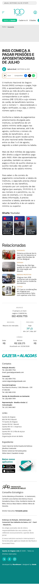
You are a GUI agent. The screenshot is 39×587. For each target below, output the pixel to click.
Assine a (9, 20)
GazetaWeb (6, 429)
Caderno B (23, 20)
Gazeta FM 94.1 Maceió (10, 424)
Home (4, 27)
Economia (11, 27)
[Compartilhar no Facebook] (25, 75)
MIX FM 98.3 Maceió (9, 419)
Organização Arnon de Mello (12, 436)
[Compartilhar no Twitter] (29, 75)
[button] (35, 12)
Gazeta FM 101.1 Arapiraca (12, 427)
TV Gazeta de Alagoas (10, 422)
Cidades (32, 20)
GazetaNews (6, 434)
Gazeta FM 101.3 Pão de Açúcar (13, 431)
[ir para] (26, 465)
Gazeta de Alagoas (8, 417)
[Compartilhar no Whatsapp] (33, 75)
